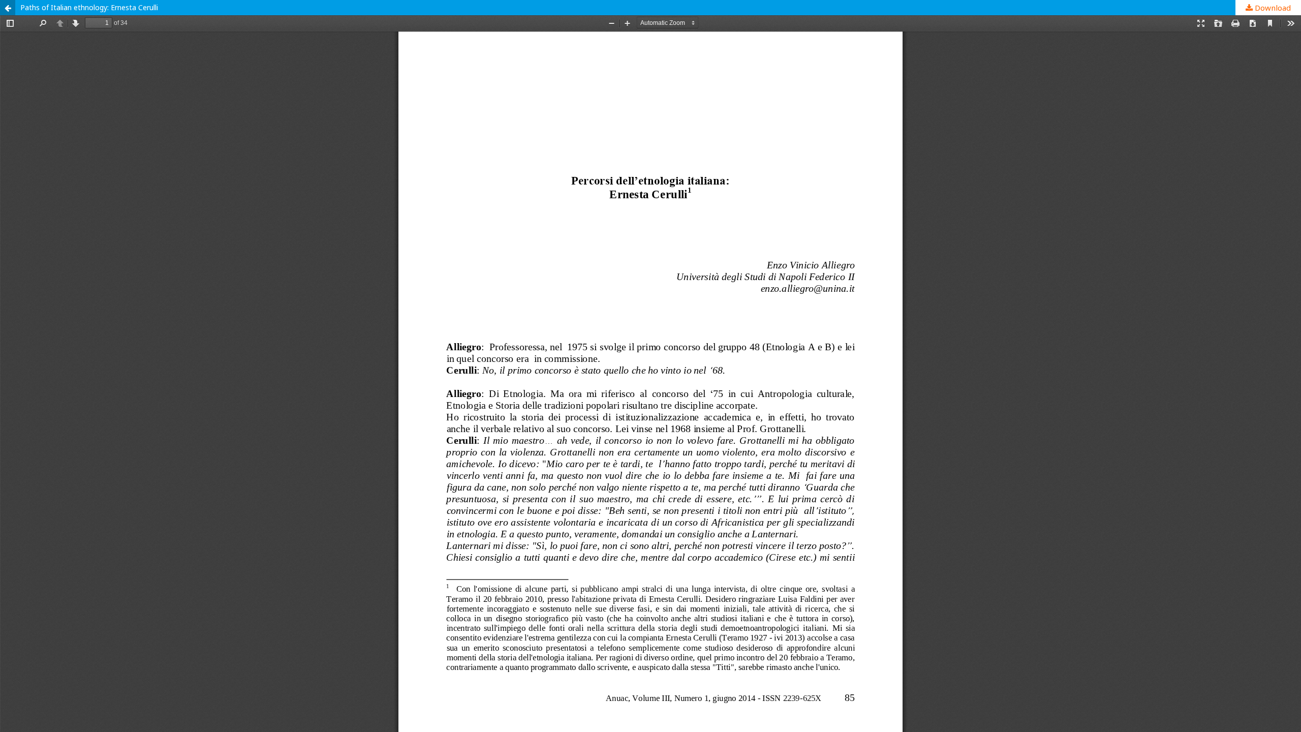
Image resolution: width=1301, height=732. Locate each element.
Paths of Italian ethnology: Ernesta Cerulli (89, 7)
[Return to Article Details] (7, 7)
